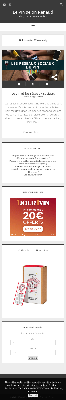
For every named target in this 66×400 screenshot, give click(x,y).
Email (33, 338)
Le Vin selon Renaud (33, 12)
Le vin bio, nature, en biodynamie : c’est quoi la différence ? (33, 170)
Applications (37, 96)
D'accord (33, 395)
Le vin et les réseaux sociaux (33, 65)
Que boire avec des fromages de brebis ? (33, 166)
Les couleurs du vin (33, 174)
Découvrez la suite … (35, 132)
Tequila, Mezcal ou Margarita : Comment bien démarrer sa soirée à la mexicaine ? (33, 157)
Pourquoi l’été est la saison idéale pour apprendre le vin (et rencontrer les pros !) (33, 162)
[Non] (62, 389)
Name (33, 348)
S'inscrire (33, 358)
